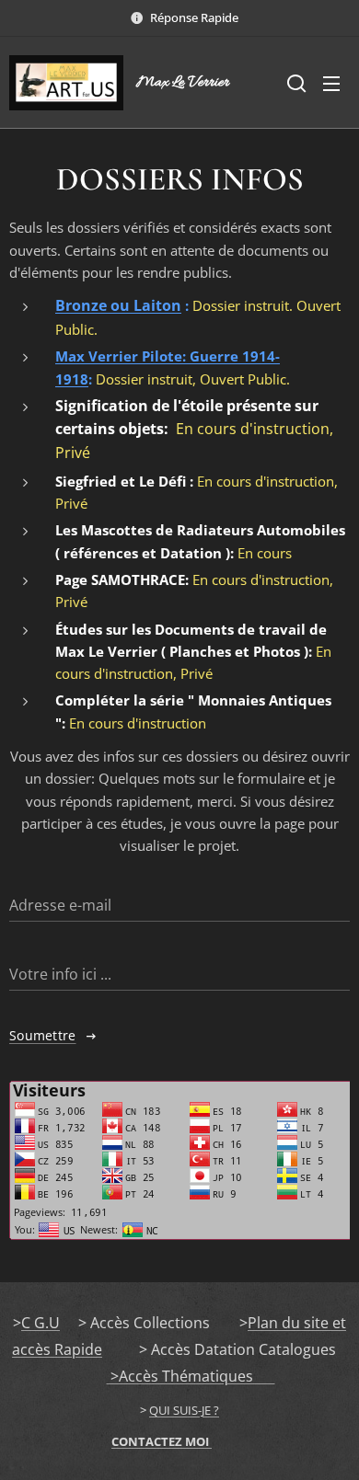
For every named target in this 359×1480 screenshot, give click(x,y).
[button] (294, 83)
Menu (331, 82)
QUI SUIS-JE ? (184, 1410)
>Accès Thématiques (191, 1376)
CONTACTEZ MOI (161, 1441)
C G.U (40, 1323)
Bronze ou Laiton (118, 305)
